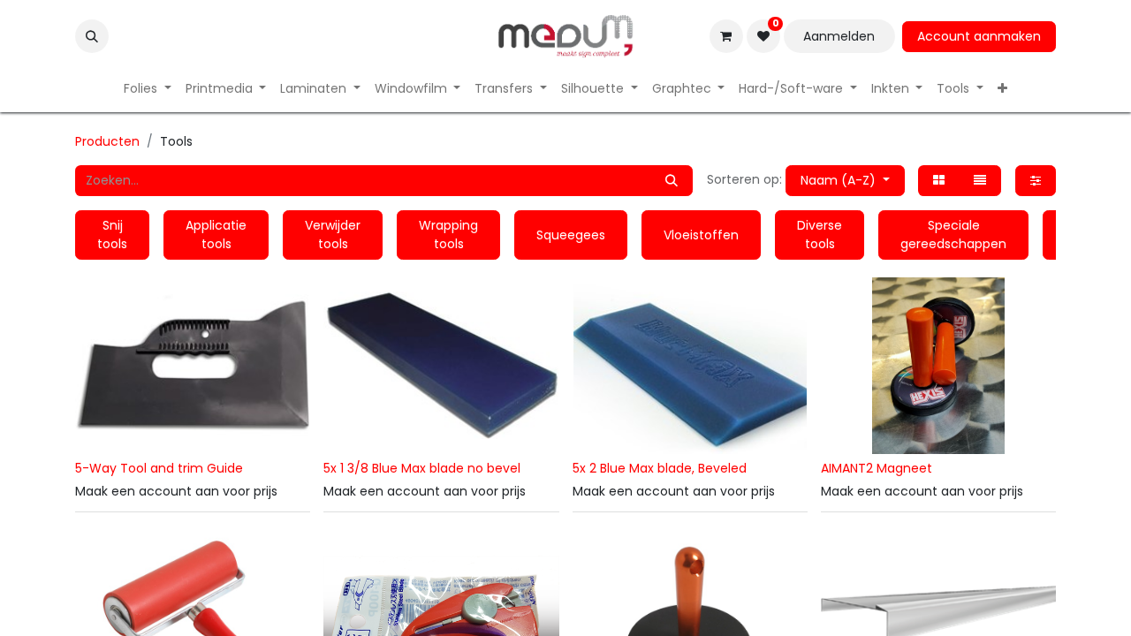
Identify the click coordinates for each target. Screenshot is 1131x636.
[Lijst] (980, 180)
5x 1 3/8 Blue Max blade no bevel (421, 468)
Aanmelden (839, 36)
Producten (107, 141)
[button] (92, 36)
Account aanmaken (979, 36)
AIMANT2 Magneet (876, 468)
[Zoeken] (671, 180)
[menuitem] (147, 88)
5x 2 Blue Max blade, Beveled (660, 468)
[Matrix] (939, 180)
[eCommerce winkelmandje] (726, 36)
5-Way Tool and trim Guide (159, 468)
